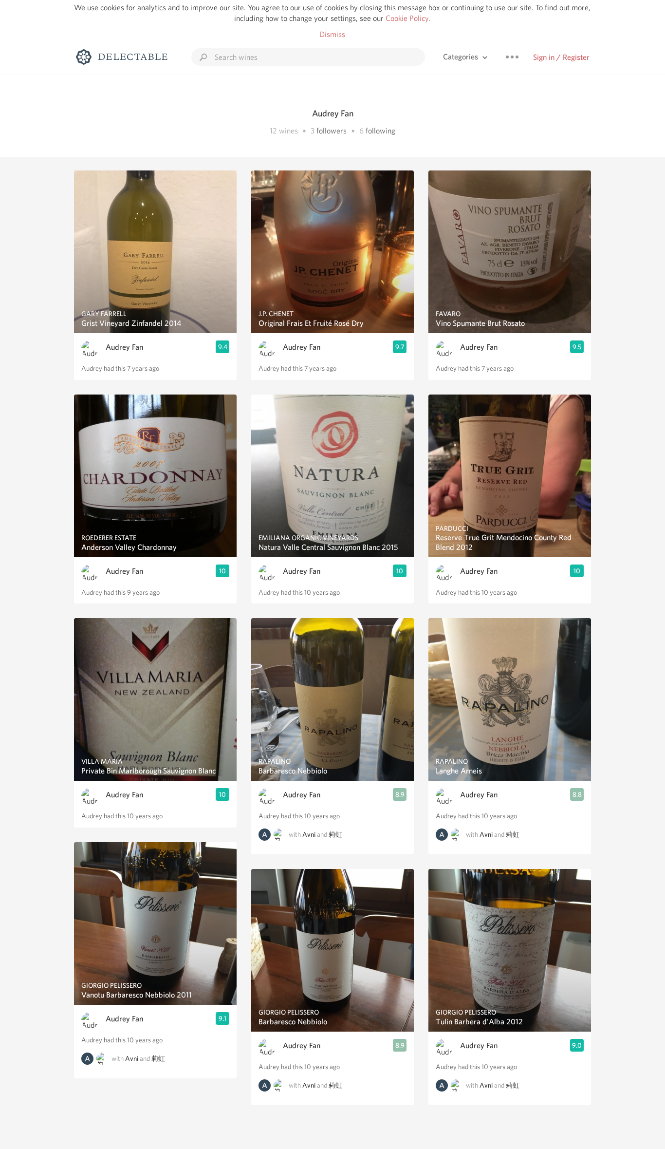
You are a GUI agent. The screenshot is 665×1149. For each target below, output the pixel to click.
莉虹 (158, 1058)
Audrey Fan (124, 347)
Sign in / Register (561, 57)
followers (331, 130)
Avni (131, 1058)
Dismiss (332, 34)
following (380, 130)
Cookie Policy (407, 18)
